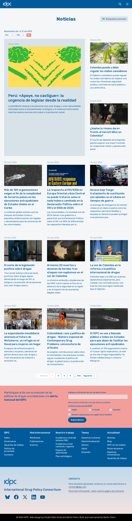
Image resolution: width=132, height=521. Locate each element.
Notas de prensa (115, 448)
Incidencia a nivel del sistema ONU (66, 439)
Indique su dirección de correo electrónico (87, 392)
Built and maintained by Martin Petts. (98, 517)
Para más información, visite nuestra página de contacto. (96, 491)
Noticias (111, 438)
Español (116, 410)
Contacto (8, 455)
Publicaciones (36, 441)
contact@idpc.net (77, 487)
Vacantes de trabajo (14, 445)
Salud (84, 448)
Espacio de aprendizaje (61, 451)
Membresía (35, 438)
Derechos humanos (90, 438)
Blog (109, 441)
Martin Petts (73, 517)
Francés (96, 410)
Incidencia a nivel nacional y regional (65, 445)
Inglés (74, 410)
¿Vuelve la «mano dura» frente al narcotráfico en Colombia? (105, 132)
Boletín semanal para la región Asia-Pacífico (92, 415)
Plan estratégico (64, 456)
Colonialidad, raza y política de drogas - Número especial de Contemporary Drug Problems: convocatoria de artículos (66, 340)
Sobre (7, 438)
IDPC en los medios (116, 445)
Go (29, 35)
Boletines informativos (113, 453)
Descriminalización (90, 441)
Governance (10, 441)
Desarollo (85, 452)
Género (84, 445)
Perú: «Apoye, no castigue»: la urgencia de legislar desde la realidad (42, 98)
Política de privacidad (9, 449)
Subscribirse (77, 420)
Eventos (34, 445)
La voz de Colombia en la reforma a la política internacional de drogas (105, 269)
